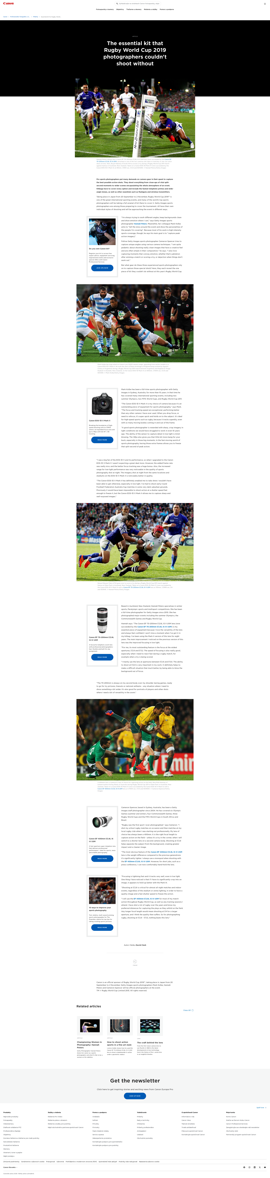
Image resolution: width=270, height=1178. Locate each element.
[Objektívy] (125, 9)
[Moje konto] (265, 3)
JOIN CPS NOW (102, 268)
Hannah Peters (140, 224)
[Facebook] (244, 1167)
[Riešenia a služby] (158, 9)
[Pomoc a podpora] (175, 9)
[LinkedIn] (255, 1167)
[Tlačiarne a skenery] (142, 9)
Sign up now (135, 1096)
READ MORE (102, 440)
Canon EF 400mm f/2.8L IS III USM (110, 789)
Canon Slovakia (9, 1167)
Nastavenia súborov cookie (149, 1162)
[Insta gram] (249, 1167)
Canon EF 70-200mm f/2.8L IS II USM (136, 587)
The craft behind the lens (150, 1043)
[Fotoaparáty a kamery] (114, 9)
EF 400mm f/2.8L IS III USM (137, 862)
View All (187, 1010)
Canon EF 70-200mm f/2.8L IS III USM (154, 627)
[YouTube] (265, 1167)
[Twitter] (260, 1167)
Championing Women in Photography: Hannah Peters (89, 1045)
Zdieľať (135, 965)
